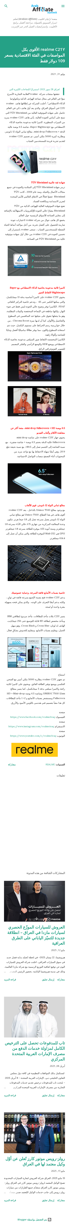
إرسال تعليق (48, 979)
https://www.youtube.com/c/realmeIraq (33, 735)
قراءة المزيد (10, 979)
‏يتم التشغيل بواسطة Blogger (33, 1219)
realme (50, 764)
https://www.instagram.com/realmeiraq (31, 726)
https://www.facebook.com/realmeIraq (32, 716)
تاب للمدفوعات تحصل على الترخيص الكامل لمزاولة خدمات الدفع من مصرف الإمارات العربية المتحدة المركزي (35, 1051)
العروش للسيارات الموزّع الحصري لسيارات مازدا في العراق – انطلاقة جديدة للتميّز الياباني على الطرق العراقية (36, 935)
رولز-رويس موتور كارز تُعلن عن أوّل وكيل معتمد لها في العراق (35, 1161)
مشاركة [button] (12, 764)
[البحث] (6, 6)
